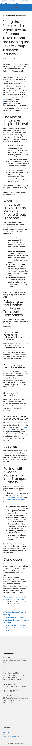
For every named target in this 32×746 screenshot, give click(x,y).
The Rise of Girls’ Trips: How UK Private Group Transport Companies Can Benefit (16, 620)
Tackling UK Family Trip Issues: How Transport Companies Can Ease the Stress (16, 628)
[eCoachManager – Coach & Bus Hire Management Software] (16, 2)
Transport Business (12, 612)
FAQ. (4, 735)
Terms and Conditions (11, 737)
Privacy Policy (8, 732)
